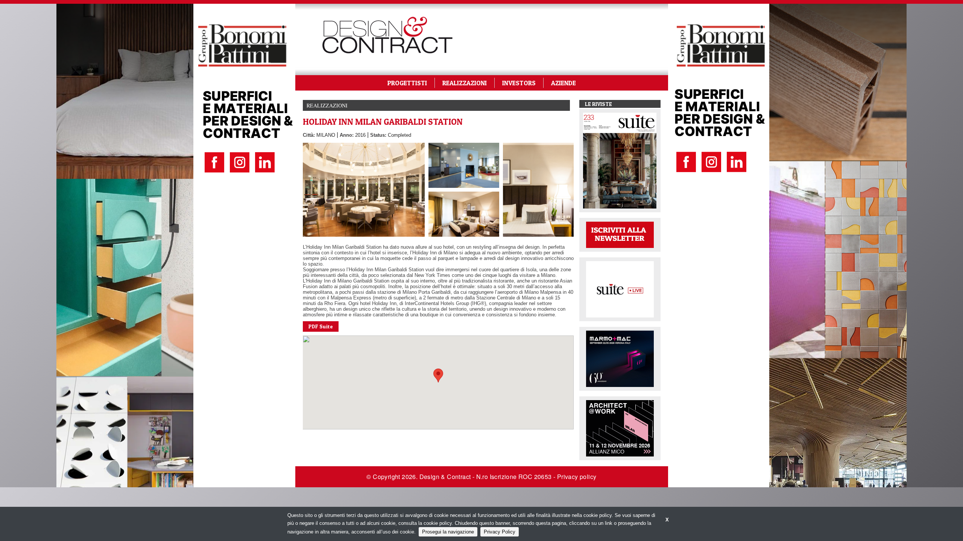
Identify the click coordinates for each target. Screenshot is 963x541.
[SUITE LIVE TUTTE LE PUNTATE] (620, 289)
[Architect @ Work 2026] (620, 428)
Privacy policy (577, 476)
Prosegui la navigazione (448, 532)
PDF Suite (320, 326)
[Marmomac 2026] (620, 358)
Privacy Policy (499, 532)
